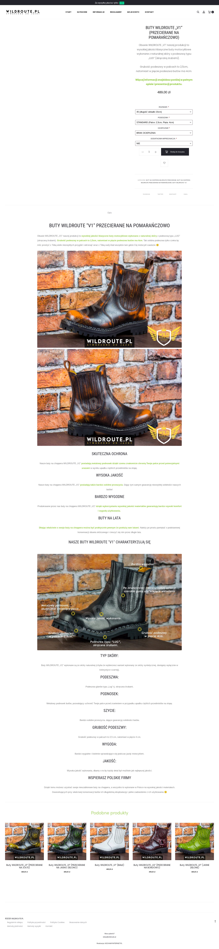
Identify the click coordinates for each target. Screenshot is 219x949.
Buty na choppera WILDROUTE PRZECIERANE (161, 180)
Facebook (146, 194)
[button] (142, 152)
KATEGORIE (82, 12)
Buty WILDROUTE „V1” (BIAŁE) (109, 865)
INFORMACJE (98, 12)
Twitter (160, 194)
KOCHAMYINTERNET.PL (113, 943)
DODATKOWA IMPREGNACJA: (164, 139)
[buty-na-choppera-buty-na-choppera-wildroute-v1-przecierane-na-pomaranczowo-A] (109, 299)
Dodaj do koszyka (177, 152)
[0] (209, 12)
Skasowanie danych (78, 922)
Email (186, 194)
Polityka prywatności (36, 922)
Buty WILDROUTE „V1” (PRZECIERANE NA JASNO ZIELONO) (67, 866)
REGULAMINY (116, 12)
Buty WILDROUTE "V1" (179, 182)
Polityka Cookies (57, 922)
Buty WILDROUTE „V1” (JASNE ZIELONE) (194, 866)
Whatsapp (173, 194)
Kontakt (49, 926)
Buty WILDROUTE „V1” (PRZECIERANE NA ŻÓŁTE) (24, 866)
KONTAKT (149, 12)
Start (68, 12)
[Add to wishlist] (164, 163)
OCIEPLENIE (164, 128)
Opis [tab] (109, 213)
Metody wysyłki (34, 926)
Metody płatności (15, 926)
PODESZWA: (163, 118)
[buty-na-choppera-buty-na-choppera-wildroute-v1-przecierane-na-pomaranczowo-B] (109, 397)
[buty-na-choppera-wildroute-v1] (109, 602)
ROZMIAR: (164, 107)
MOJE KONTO (133, 12)
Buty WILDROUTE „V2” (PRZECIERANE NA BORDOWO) (152, 866)
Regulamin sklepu (15, 922)
